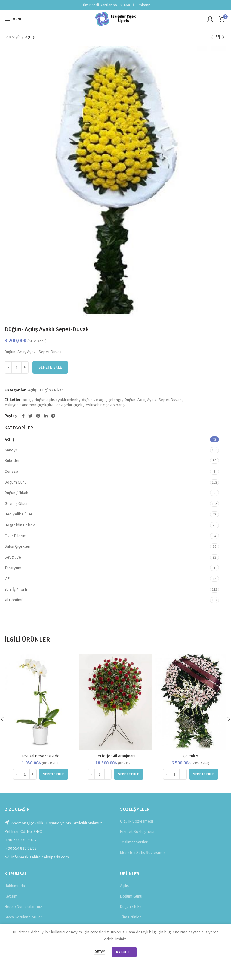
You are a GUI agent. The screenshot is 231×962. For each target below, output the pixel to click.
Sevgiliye (13, 557)
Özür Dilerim (15, 535)
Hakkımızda (15, 885)
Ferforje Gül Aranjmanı (115, 755)
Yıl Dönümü (14, 599)
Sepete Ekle (50, 367)
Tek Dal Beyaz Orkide (41, 755)
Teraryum (13, 567)
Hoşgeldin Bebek (20, 525)
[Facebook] (23, 416)
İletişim (11, 896)
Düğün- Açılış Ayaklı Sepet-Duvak (153, 399)
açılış (27, 399)
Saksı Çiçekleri (17, 546)
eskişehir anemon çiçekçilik (29, 404)
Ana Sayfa (12, 36)
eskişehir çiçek (69, 404)
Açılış (30, 36)
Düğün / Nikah (52, 390)
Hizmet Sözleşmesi (137, 831)
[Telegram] (53, 416)
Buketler (12, 460)
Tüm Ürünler (130, 917)
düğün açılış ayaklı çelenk (57, 399)
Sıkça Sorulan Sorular (23, 917)
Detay (99, 951)
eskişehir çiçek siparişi (105, 404)
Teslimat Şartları (134, 842)
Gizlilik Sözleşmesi (136, 821)
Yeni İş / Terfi (16, 589)
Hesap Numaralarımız (23, 906)
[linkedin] (45, 416)
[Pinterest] (38, 416)
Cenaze (11, 471)
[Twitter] (30, 416)
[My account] (210, 19)
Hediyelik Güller (18, 514)
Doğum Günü (16, 482)
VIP (7, 578)
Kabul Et (124, 952)
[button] (53, 774)
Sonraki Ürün (223, 37)
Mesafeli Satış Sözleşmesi (143, 852)
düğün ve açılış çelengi (101, 399)
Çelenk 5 (190, 755)
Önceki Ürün (211, 37)
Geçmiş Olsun (17, 503)
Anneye (11, 450)
